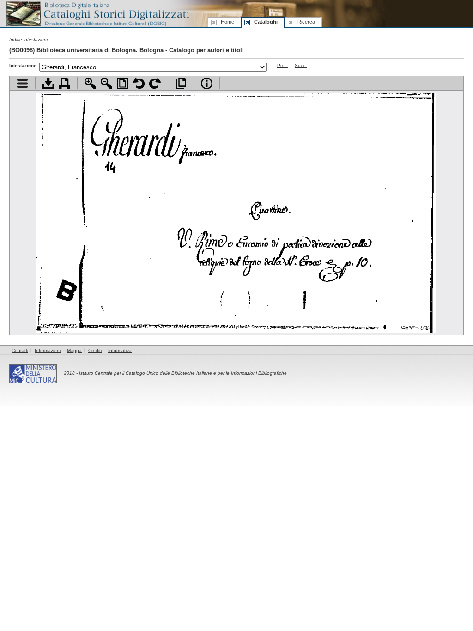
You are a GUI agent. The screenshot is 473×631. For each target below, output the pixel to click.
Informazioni (48, 350)
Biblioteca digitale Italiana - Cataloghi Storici (97, 13)
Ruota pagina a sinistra (139, 83)
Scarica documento (48, 83)
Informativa (120, 350)
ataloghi (266, 21)
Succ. (301, 65)
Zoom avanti (90, 83)
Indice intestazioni (28, 39)
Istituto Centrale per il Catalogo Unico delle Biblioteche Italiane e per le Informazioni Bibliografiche (183, 373)
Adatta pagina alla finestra (122, 83)
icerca (306, 21)
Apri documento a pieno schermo (181, 83)
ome (227, 21)
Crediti (95, 350)
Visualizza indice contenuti (22, 83)
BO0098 (22, 50)
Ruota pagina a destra (155, 83)
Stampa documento (64, 83)
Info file (206, 83)
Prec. (282, 65)
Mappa (74, 350)
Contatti (20, 350)
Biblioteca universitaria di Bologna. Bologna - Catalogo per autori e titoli (140, 50)
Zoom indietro (106, 83)
